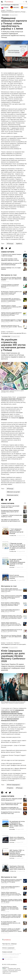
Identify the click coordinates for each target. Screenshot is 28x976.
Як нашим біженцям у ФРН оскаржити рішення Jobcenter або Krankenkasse (10, 923)
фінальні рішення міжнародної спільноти (10, 719)
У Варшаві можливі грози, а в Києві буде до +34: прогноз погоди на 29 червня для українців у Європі (17, 546)
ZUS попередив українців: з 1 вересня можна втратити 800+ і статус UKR (11, 320)
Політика (11, 567)
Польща (6, 7)
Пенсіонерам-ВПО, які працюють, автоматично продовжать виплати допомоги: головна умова (11, 300)
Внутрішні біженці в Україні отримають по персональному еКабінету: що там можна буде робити (10, 908)
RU (24, 1)
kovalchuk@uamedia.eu (9, 949)
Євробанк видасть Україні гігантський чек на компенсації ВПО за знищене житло (11, 307)
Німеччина (16, 7)
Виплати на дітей (14, 492)
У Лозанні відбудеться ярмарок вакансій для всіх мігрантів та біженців (10, 286)
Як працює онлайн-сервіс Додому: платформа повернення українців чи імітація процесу (17, 562)
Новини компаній (7, 952)
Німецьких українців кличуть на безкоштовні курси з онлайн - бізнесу (11, 326)
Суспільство (6, 336)
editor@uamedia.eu (7, 945)
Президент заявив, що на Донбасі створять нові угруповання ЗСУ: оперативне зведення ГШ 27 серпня (11, 930)
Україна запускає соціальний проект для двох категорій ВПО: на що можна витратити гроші (11, 314)
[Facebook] (2, 248)
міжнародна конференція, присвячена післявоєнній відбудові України (12, 711)
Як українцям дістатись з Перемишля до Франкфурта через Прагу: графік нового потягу (17, 824)
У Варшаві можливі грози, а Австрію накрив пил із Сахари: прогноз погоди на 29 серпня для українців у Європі (11, 617)
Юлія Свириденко (14, 785)
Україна (10, 788)
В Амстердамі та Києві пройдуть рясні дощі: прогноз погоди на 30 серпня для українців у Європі (10, 604)
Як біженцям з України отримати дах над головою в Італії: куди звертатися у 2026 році (11, 293)
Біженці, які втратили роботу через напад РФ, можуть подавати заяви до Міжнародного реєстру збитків (11, 916)
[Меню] (2, 2)
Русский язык (9, 959)
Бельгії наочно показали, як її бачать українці (16, 576)
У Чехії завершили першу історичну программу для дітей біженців (16, 531)
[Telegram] (6, 248)
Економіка (5, 15)
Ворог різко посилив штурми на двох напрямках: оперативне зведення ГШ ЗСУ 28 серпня (11, 901)
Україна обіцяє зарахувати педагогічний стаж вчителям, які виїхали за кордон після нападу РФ (11, 624)
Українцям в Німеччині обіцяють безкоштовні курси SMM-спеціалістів (17, 867)
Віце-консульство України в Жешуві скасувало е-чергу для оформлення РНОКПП (11, 279)
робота (19, 243)
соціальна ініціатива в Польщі (11, 399)
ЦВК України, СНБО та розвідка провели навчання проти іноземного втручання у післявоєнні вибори (17, 853)
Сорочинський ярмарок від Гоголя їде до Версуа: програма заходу (11, 630)
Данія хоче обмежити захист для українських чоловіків (17, 838)
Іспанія (25, 7)
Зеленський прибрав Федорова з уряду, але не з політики (10, 610)
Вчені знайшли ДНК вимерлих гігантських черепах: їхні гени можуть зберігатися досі (11, 590)
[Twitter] (10, 248)
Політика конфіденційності (10, 957)
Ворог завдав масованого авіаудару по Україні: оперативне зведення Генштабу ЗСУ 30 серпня (11, 597)
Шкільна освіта (13, 495)
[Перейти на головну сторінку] (14, 2)
